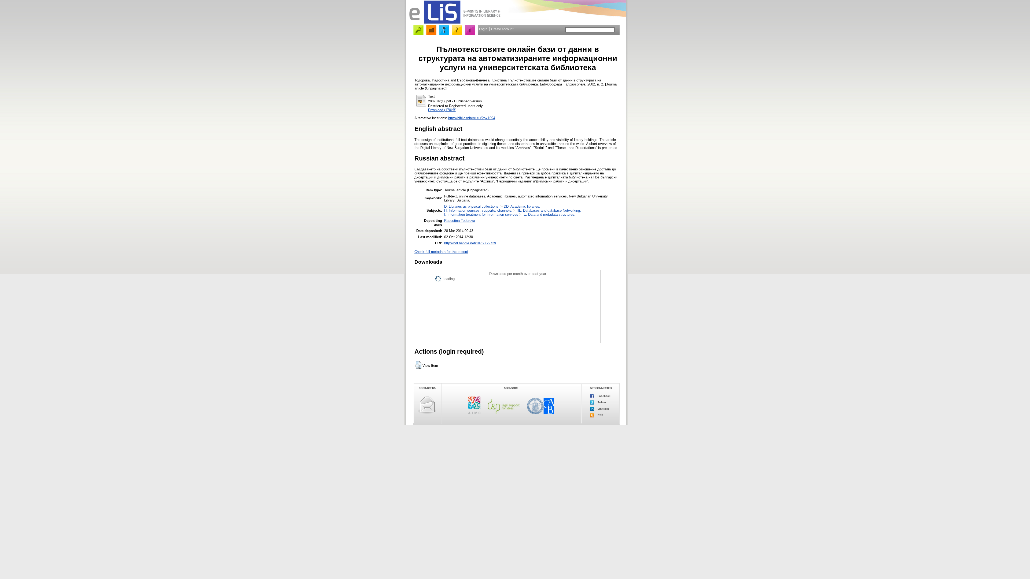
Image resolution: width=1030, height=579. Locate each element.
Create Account (502, 29)
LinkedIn (603, 408)
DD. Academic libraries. (522, 206)
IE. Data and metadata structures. (549, 214)
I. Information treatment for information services (481, 214)
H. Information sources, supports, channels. (478, 210)
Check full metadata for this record (441, 252)
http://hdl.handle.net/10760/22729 (470, 243)
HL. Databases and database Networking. (549, 210)
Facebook (603, 395)
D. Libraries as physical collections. (471, 206)
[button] (418, 365)
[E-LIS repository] (454, 23)
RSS (600, 415)
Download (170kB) (442, 110)
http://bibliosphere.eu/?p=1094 (471, 118)
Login (483, 29)
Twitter (601, 402)
